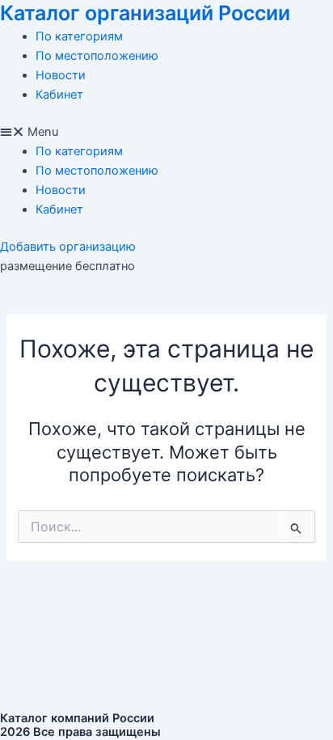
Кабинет (59, 94)
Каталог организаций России (145, 13)
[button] (166, 132)
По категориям (79, 36)
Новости (61, 75)
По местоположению (97, 56)
